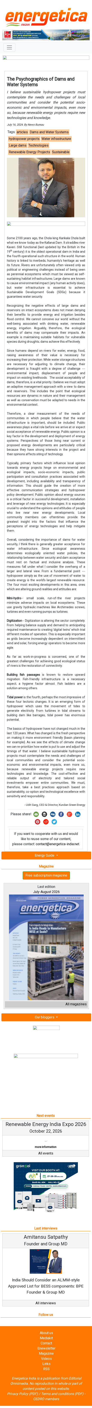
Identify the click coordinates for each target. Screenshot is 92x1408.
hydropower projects (24, 139)
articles (22, 132)
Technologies (38, 145)
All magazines (76, 1004)
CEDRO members (46, 1405)
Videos (46, 1365)
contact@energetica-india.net (57, 844)
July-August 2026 (46, 892)
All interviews (46, 1309)
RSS (46, 1375)
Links (46, 1370)
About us (46, 1339)
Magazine (46, 1360)
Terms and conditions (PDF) (62, 1400)
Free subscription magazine (46, 875)
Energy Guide (45, 855)
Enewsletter (46, 1354)
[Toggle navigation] (9, 47)
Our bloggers (45, 1017)
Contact (46, 1349)
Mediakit (46, 1344)
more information (11, 1146)
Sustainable (61, 152)
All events (45, 1159)
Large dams (18, 145)
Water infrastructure (56, 139)
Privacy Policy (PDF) (22, 1400)
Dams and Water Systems (49, 132)
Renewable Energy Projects (29, 152)
